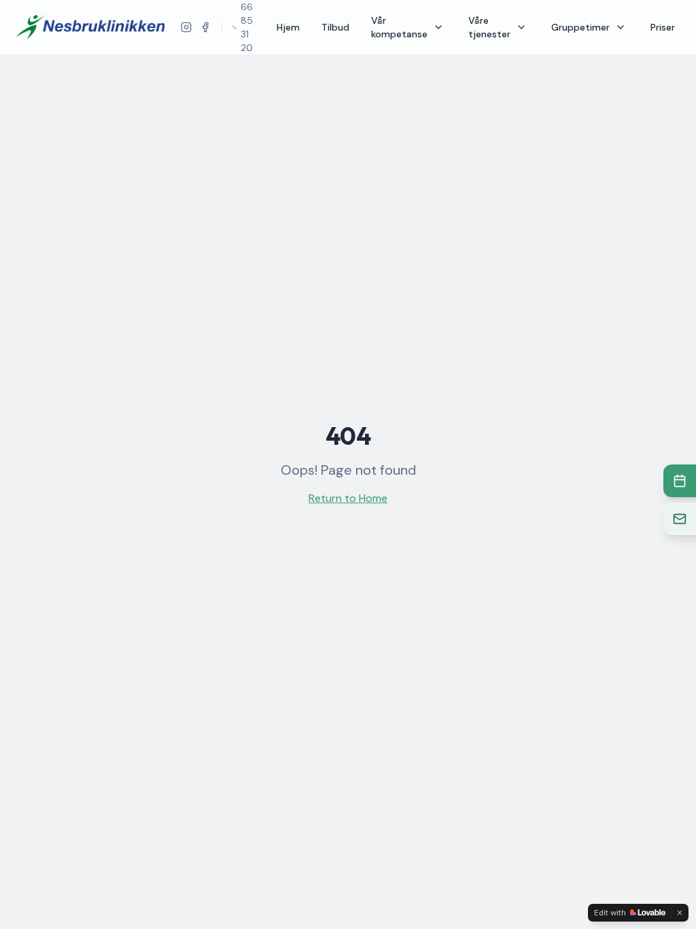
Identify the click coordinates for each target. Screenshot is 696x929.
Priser (662, 27)
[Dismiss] (680, 913)
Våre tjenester (489, 27)
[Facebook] (205, 27)
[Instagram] (186, 27)
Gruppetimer (580, 27)
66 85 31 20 (247, 27)
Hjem (288, 27)
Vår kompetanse (399, 27)
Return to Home (348, 498)
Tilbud (335, 27)
